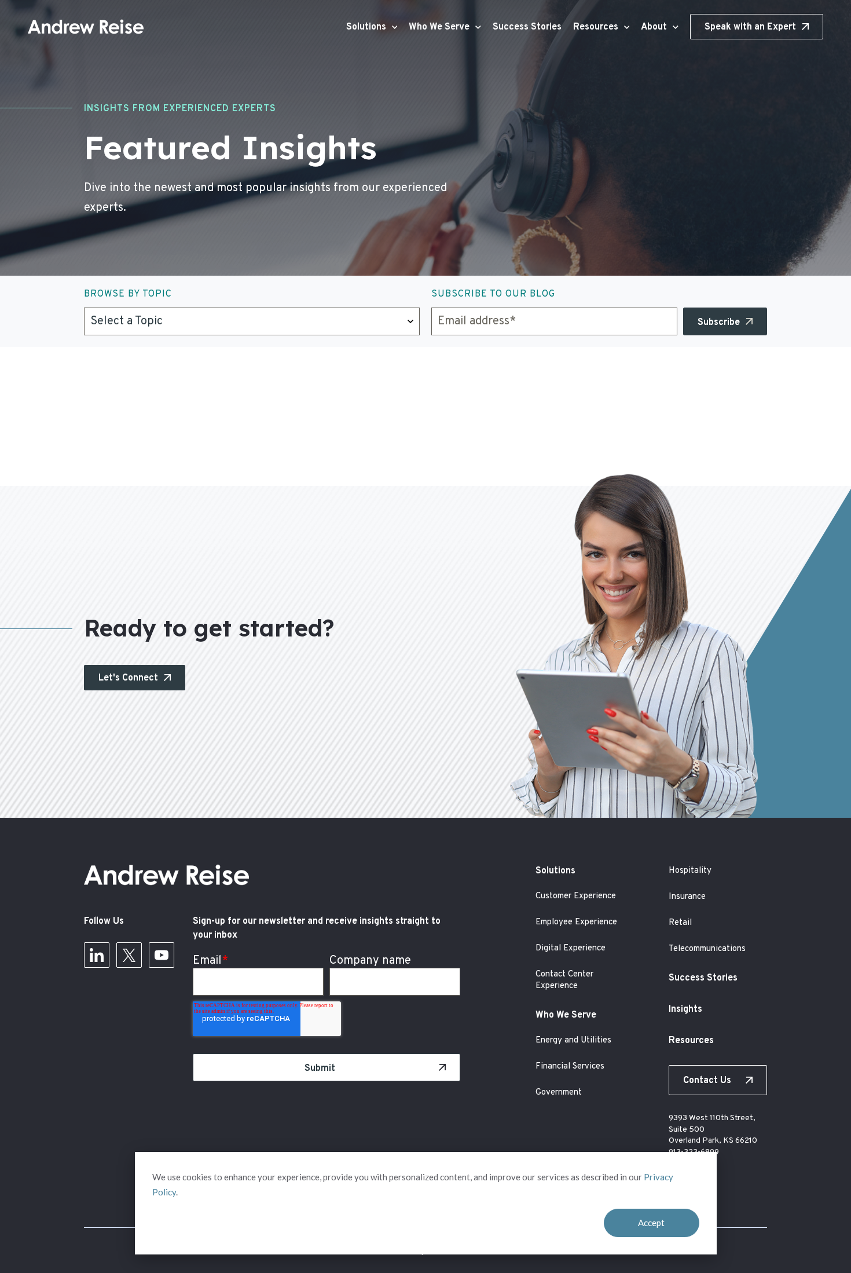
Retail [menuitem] (680, 922)
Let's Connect (128, 678)
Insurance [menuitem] (687, 896)
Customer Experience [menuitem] (575, 896)
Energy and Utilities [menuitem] (573, 1040)
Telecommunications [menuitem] (707, 948)
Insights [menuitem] (685, 1009)
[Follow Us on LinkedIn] (96, 958)
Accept (651, 1222)
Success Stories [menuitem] (703, 978)
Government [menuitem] (558, 1092)
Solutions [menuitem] (555, 871)
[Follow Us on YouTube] (161, 958)
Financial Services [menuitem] (569, 1066)
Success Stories (527, 27)
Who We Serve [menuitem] (565, 1015)
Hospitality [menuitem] (690, 870)
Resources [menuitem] (691, 1041)
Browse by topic (128, 294)
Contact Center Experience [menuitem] (564, 980)
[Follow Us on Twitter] (129, 958)
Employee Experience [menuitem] (576, 922)
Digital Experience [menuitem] (570, 948)
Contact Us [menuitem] (707, 1081)
